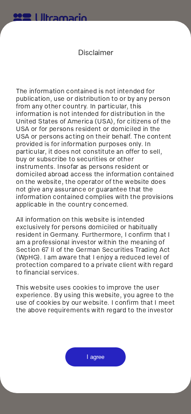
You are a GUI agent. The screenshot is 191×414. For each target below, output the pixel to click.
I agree (95, 357)
